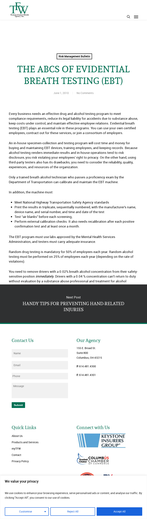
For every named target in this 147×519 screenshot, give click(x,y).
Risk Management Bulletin (74, 56)
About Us (17, 436)
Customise (25, 511)
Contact (16, 455)
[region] (73, 497)
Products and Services (25, 442)
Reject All (72, 511)
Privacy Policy (20, 461)
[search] (128, 17)
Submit (18, 405)
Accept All (120, 511)
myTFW (16, 448)
